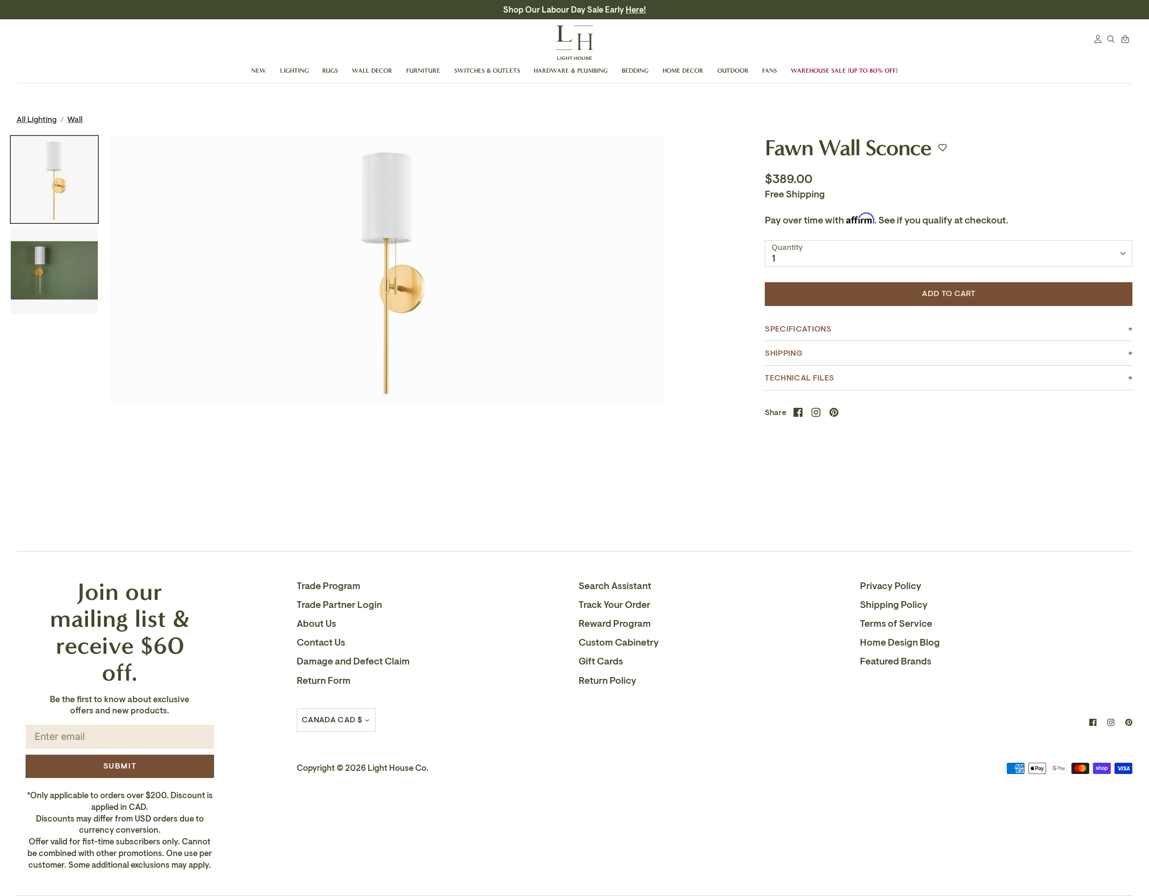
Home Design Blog (900, 642)
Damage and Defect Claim (353, 661)
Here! (636, 9)
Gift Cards (601, 661)
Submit (120, 766)
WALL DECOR (372, 70)
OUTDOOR (733, 70)
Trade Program (328, 586)
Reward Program (615, 623)
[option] (387, 377)
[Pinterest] (1129, 722)
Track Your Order (614, 605)
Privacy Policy (890, 586)
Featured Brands (895, 661)
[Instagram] (1111, 722)
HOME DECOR (682, 70)
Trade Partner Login (339, 605)
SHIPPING (784, 353)
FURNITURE (423, 70)
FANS (769, 70)
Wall (75, 119)
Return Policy (607, 680)
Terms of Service (896, 623)
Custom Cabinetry (619, 642)
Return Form (324, 680)
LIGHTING (294, 70)
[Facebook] (1093, 722)
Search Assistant (615, 586)
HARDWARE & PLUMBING (571, 70)
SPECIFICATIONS (798, 329)
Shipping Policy (894, 605)
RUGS (330, 70)
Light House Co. (398, 768)
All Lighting (37, 119)
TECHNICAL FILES (799, 378)
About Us (316, 623)
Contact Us (321, 642)
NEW (258, 70)
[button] (942, 147)
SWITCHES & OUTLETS (487, 70)
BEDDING (635, 70)
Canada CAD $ (332, 720)
